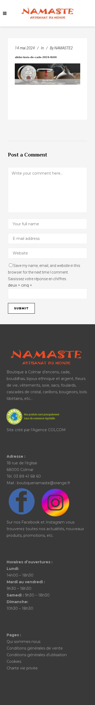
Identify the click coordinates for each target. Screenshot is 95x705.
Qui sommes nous (23, 641)
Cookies (14, 661)
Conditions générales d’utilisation (37, 654)
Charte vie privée (22, 668)
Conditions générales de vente (35, 648)
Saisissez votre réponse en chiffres (37, 279)
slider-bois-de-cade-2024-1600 (36, 57)
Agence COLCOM (49, 429)
